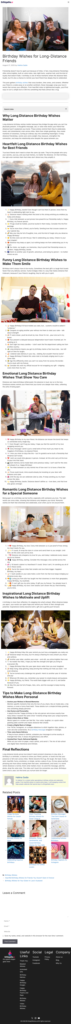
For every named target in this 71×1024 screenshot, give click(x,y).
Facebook (36, 963)
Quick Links (9, 109)
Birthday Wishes (11, 875)
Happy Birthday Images (23, 982)
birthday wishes (22, 83)
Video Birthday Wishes (23, 1006)
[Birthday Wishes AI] (7, 2)
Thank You (24, 961)
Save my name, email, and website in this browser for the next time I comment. (34, 936)
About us (59, 957)
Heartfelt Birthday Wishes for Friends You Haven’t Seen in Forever (29, 878)
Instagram (36, 960)
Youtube (36, 957)
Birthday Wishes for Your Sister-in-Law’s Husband (23, 881)
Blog (57, 960)
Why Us (59, 963)
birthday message (38, 730)
